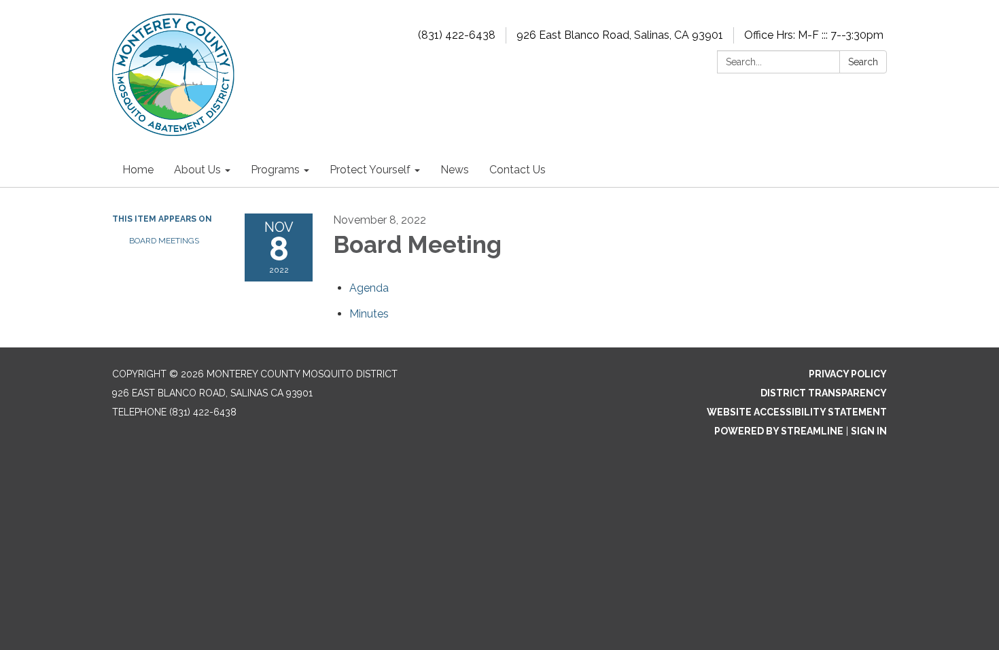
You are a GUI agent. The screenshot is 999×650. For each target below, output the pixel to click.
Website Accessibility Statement (797, 412)
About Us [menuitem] (197, 169)
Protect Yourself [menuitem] (370, 169)
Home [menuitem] (138, 169)
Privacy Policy (848, 374)
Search (863, 61)
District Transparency (823, 393)
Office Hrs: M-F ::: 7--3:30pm (813, 35)
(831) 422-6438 (456, 35)
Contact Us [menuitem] (517, 169)
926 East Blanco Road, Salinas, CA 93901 (619, 35)
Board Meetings (164, 240)
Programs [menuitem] (275, 169)
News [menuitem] (454, 169)
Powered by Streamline (778, 431)
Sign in (869, 431)
